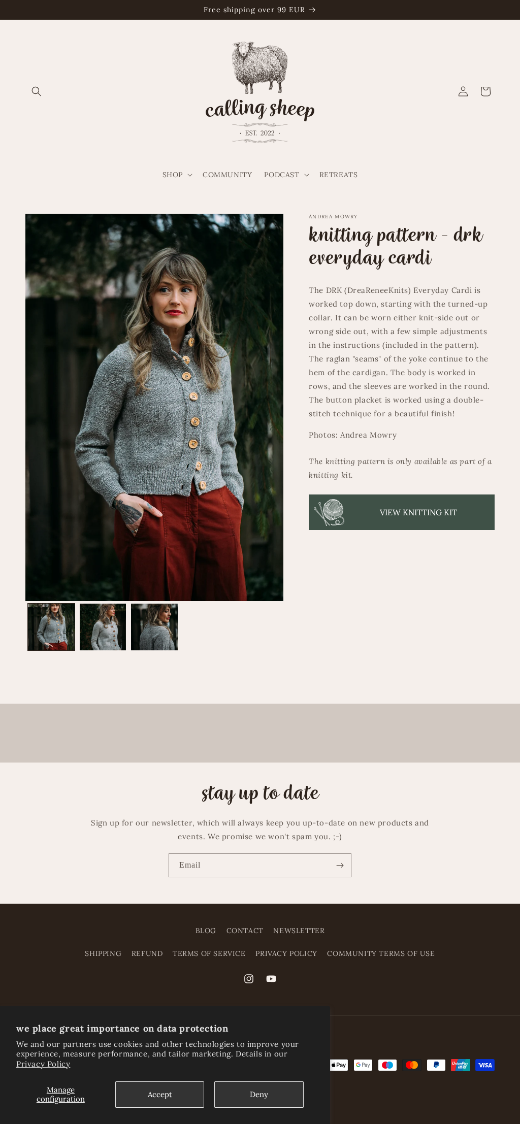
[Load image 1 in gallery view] (51, 627)
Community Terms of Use (381, 953)
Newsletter (298, 930)
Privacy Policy (43, 1064)
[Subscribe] (340, 865)
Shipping (103, 953)
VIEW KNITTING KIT (418, 512)
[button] (36, 91)
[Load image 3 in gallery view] (154, 627)
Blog (206, 930)
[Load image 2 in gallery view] (103, 627)
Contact (245, 930)
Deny (259, 1094)
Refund (147, 953)
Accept (160, 1094)
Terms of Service (209, 953)
